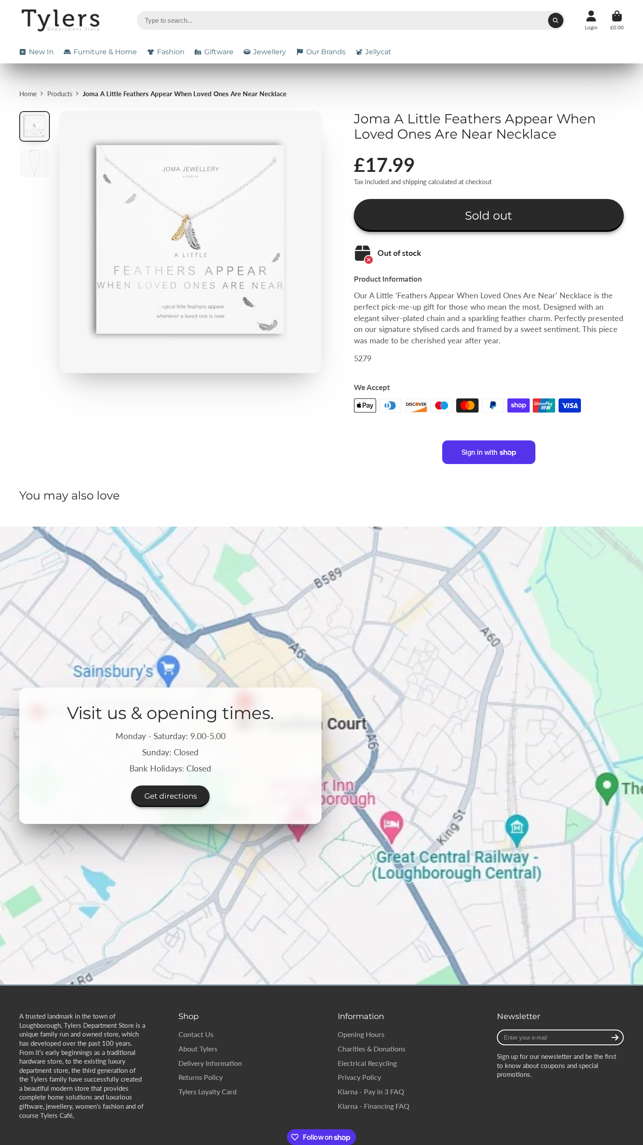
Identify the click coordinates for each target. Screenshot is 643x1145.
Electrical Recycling (367, 1063)
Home (28, 94)
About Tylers (197, 1048)
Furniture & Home (105, 51)
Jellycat (378, 51)
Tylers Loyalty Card (207, 1091)
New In (41, 51)
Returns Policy (200, 1077)
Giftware (219, 51)
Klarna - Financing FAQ (373, 1106)
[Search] (555, 20)
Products (60, 94)
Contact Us (195, 1034)
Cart (617, 20)
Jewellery (269, 51)
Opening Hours (361, 1034)
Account (591, 20)
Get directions (170, 796)
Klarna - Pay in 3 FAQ (371, 1091)
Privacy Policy (359, 1077)
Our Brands (326, 51)
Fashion (171, 51)
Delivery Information (210, 1063)
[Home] (62, 20)
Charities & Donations (371, 1048)
